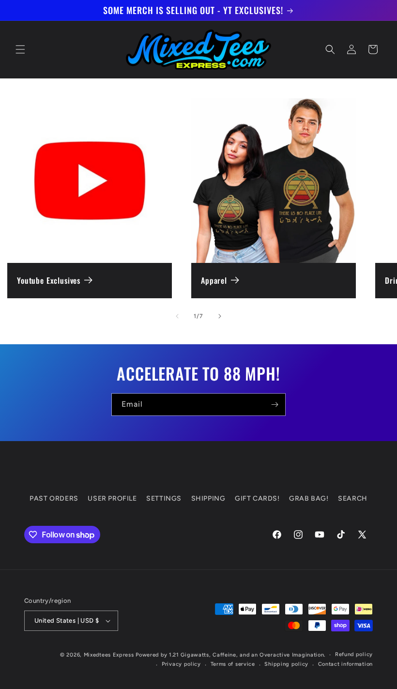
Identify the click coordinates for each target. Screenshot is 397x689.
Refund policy (354, 654)
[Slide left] (177, 316)
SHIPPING (208, 498)
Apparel (214, 280)
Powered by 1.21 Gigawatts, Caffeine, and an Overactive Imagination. (230, 655)
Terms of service (233, 664)
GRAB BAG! (308, 498)
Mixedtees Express (109, 655)
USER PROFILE (112, 498)
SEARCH (352, 498)
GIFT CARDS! (257, 498)
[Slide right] (219, 316)
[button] (20, 49)
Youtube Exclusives (48, 280)
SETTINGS (164, 498)
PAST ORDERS (54, 498)
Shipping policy (286, 664)
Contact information (345, 664)
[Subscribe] (274, 404)
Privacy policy (181, 664)
